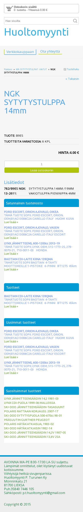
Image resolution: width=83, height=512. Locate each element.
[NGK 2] (41, 122)
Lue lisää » (11, 222)
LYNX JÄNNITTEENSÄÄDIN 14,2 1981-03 (31, 398)
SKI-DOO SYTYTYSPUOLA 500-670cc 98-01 (33, 415)
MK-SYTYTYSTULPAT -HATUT (31, 69)
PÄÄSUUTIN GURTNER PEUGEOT (27, 419)
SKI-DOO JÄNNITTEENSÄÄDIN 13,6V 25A (32, 436)
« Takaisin (72, 79)
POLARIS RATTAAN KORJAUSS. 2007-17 (31, 411)
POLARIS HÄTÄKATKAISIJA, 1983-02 (29, 424)
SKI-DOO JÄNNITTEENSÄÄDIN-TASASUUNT (34, 407)
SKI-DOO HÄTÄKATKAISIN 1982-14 (28, 428)
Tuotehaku (72, 69)
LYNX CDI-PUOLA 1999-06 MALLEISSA (29, 402)
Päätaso (8, 69)
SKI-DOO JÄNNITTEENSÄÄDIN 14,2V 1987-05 (35, 432)
